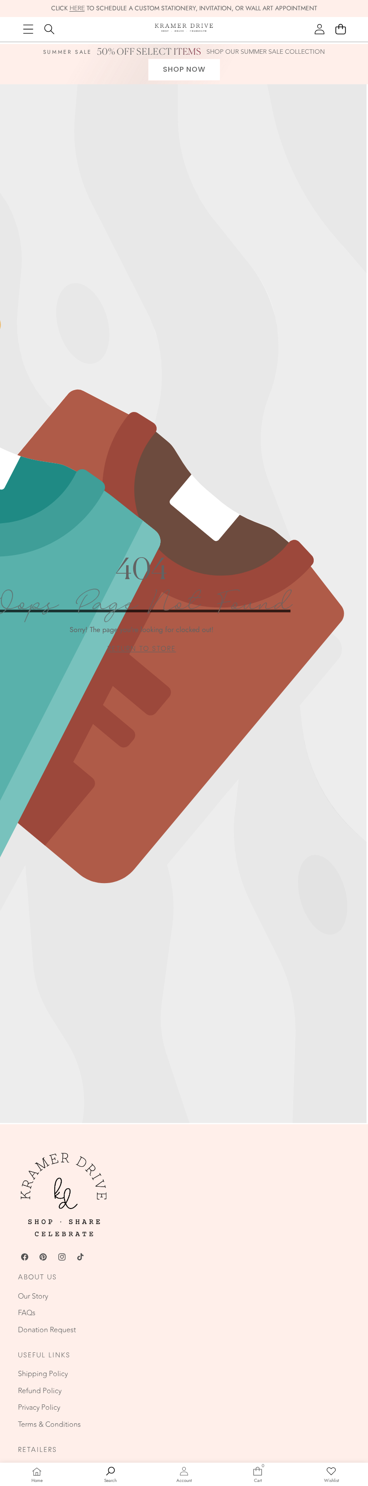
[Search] (49, 29)
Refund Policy (39, 1391)
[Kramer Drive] (184, 29)
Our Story (33, 1296)
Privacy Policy (39, 1407)
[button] (340, 29)
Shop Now (184, 69)
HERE (77, 8)
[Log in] (319, 29)
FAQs (26, 1313)
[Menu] (28, 29)
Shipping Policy (43, 1374)
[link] (141, 649)
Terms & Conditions (49, 1424)
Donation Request (47, 1330)
